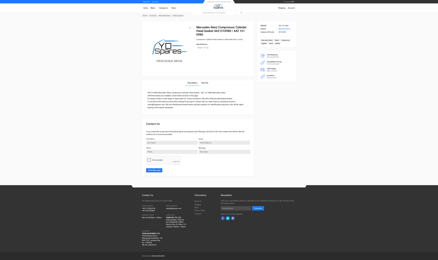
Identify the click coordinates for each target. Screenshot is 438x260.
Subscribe (258, 208)
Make (153, 8)
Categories (163, 8)
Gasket (277, 43)
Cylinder (264, 43)
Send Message (154, 170)
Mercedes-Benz (284, 29)
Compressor (285, 40)
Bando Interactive (158, 256)
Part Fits (204, 83)
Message (202, 148)
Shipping (281, 8)
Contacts (155, 2)
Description (192, 83)
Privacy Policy (199, 210)
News (174, 8)
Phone (148, 148)
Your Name (150, 139)
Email (201, 139)
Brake (277, 40)
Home (145, 8)
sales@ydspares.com (173, 208)
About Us (146, 2)
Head (271, 43)
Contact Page (167, 201)
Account (291, 8)
